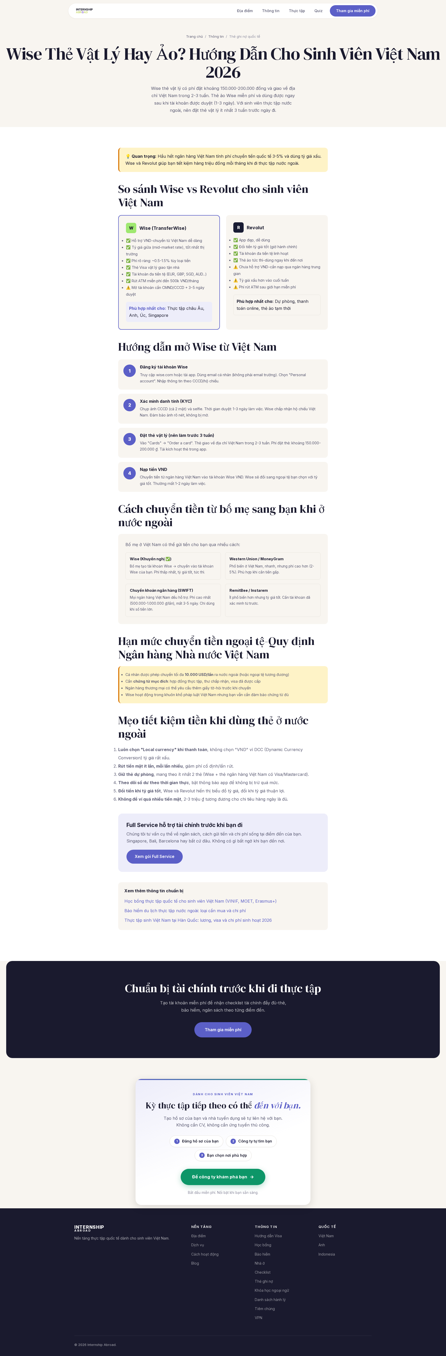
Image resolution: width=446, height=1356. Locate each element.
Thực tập (297, 11)
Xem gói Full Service (154, 856)
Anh (321, 1245)
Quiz (318, 11)
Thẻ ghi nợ (264, 1281)
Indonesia (326, 1254)
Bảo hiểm (262, 1254)
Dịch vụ (197, 1245)
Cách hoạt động (205, 1254)
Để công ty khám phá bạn (223, 1176)
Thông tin (271, 11)
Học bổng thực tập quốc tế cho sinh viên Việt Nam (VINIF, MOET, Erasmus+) (200, 901)
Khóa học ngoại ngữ (272, 1290)
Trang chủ (194, 36)
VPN (258, 1317)
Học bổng (263, 1245)
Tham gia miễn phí (352, 11)
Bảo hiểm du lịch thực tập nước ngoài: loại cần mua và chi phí (185, 910)
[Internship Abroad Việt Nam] (84, 11)
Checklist (262, 1272)
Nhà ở (260, 1263)
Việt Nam (326, 1236)
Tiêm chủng (265, 1308)
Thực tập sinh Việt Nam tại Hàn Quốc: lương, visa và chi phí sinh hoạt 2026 (198, 920)
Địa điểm (245, 11)
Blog (195, 1263)
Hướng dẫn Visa (268, 1236)
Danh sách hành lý (270, 1299)
